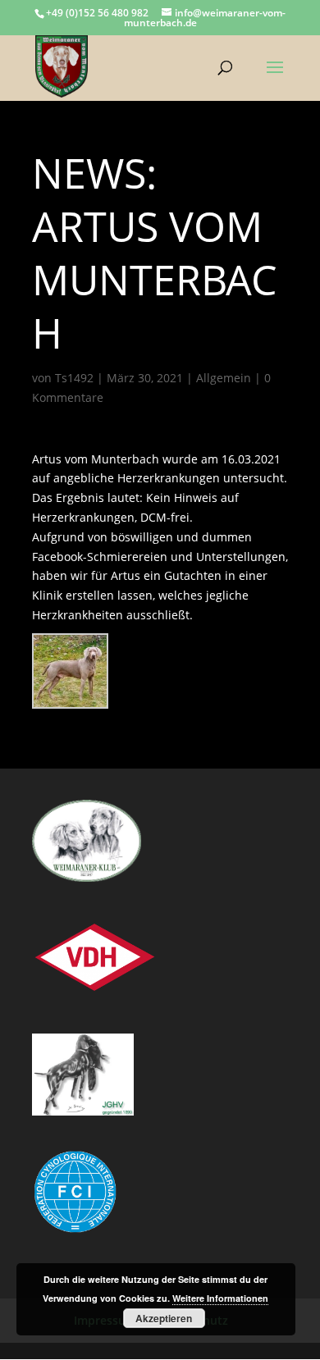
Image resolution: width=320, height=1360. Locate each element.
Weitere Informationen (220, 1298)
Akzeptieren (163, 1318)
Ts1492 (74, 378)
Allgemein (223, 378)
